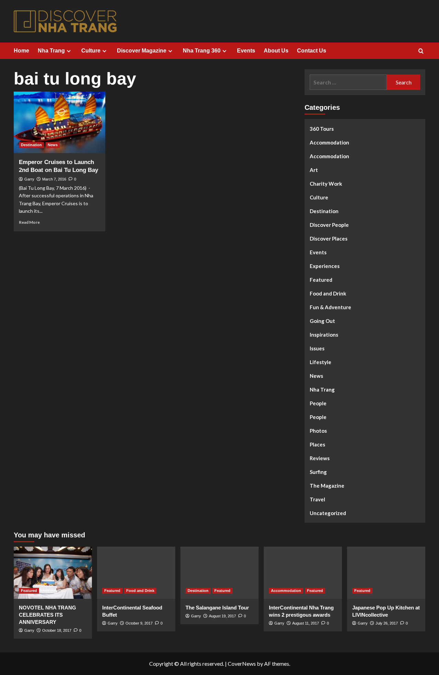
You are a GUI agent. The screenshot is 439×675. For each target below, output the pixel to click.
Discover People (329, 225)
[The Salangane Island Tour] (219, 573)
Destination (31, 145)
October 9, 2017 (139, 623)
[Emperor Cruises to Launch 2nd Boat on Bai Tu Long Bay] (59, 122)
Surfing (318, 472)
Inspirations (324, 334)
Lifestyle (320, 362)
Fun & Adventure (330, 307)
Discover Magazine (141, 51)
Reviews (320, 458)
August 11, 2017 (305, 623)
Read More (29, 222)
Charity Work (326, 184)
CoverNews (242, 663)
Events (246, 51)
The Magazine (327, 485)
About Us (276, 51)
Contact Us (311, 51)
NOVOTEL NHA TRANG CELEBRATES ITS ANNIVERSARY (47, 615)
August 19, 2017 (222, 616)
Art (314, 170)
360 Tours (322, 129)
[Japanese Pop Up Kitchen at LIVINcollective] (386, 573)
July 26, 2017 (387, 623)
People (318, 403)
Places (317, 444)
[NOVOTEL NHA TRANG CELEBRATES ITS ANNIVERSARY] (53, 573)
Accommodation (329, 142)
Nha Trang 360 (202, 51)
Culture (90, 51)
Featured (321, 280)
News (53, 145)
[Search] (421, 51)
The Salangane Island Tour (217, 607)
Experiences (325, 266)
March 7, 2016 (54, 179)
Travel (317, 499)
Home (21, 51)
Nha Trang (51, 51)
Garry (29, 179)
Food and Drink (328, 293)
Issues (317, 348)
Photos (318, 431)
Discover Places (328, 238)
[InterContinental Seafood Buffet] (136, 573)
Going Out (322, 321)
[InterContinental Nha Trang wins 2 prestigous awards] (303, 573)
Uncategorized (328, 513)
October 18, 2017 (56, 630)
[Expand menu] (69, 51)
